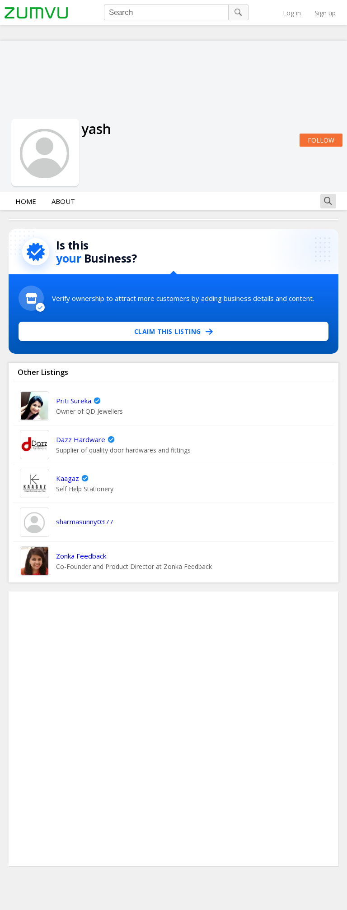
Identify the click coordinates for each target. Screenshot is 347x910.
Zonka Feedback (81, 555)
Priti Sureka (73, 400)
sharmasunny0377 (84, 521)
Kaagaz (67, 478)
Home (25, 201)
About (63, 201)
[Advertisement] (173, 728)
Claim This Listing (167, 331)
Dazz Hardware (80, 439)
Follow (321, 140)
